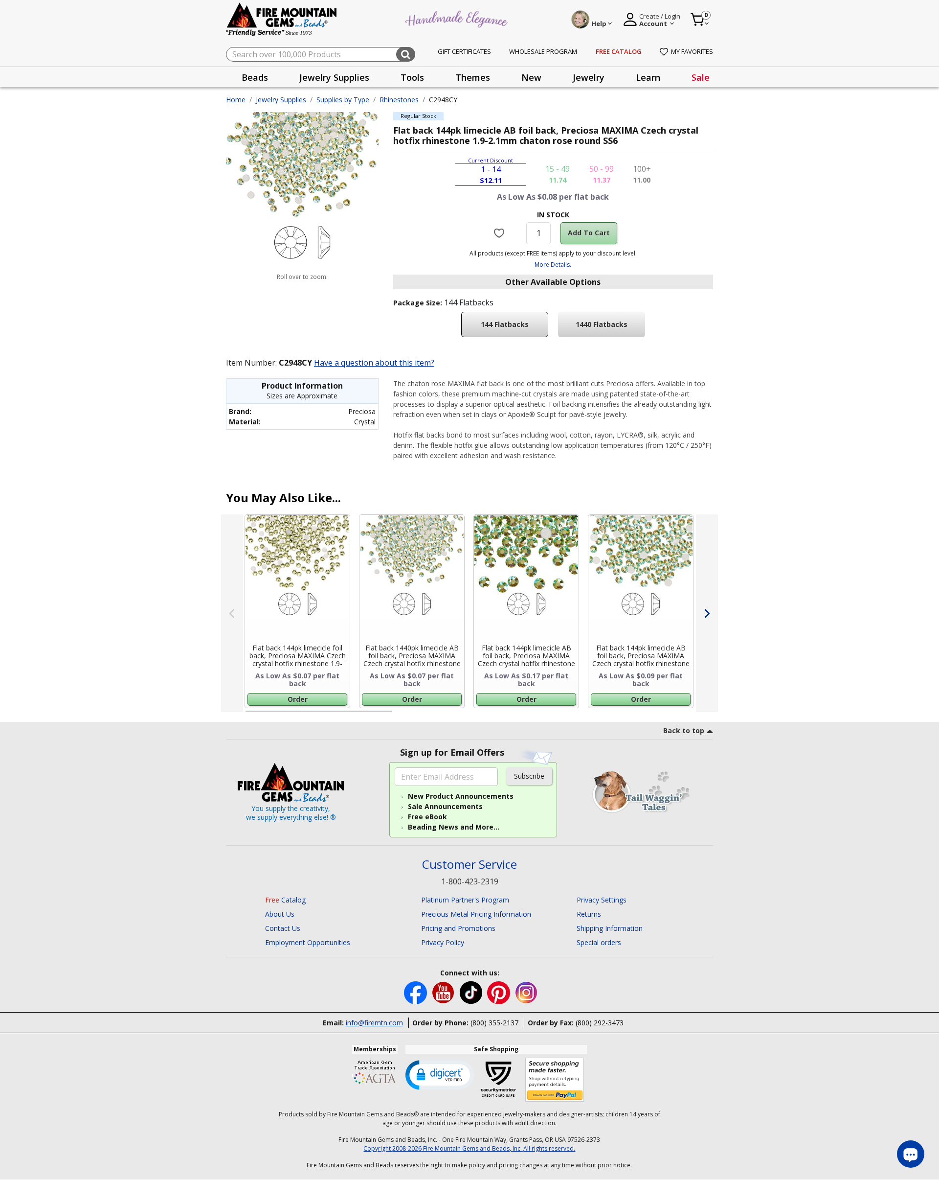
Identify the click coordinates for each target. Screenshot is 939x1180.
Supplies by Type (342, 99)
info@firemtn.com (374, 1022)
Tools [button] (412, 77)
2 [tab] (401, 715)
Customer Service (469, 864)
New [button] (531, 77)
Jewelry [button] (588, 77)
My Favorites (692, 51)
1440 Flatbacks (601, 324)
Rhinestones (399, 99)
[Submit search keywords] (405, 54)
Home (236, 99)
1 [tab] (250, 715)
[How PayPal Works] (555, 1080)
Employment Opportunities (307, 942)
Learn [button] (648, 77)
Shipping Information (610, 928)
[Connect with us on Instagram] (526, 991)
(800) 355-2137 (494, 1022)
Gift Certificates (464, 51)
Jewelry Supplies (281, 99)
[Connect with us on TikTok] (472, 991)
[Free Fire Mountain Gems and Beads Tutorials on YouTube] (444, 991)
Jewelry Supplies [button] (334, 77)
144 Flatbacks (505, 324)
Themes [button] (472, 77)
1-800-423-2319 (469, 881)
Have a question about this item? (374, 362)
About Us (279, 914)
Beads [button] (255, 77)
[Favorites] (500, 233)
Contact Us (282, 928)
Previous (232, 613)
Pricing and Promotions (458, 928)
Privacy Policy (442, 942)
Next (707, 613)
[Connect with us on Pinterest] (499, 991)
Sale (701, 77)
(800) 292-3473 (600, 1022)
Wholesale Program (543, 51)
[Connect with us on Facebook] (416, 991)
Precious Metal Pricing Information (476, 914)
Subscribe (529, 776)
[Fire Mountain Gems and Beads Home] (281, 18)
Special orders (599, 942)
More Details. (553, 264)
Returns (589, 914)
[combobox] (320, 54)
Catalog (285, 899)
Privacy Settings (601, 899)
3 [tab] (552, 715)
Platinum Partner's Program (465, 899)
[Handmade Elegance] (458, 18)
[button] (439, 1074)
